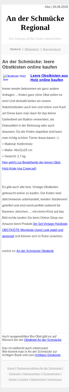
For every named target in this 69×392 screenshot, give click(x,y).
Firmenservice (51, 373)
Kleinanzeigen (31, 373)
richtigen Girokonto (48, 355)
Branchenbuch (52, 49)
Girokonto (15, 373)
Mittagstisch (32, 49)
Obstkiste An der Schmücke (43, 339)
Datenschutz (38, 379)
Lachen (23, 379)
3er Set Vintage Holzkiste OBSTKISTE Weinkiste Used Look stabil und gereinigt (34, 230)
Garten (13, 379)
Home (11, 368)
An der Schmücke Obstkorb (35, 251)
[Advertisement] (34, 293)
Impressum (55, 379)
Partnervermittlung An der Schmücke (39, 368)
